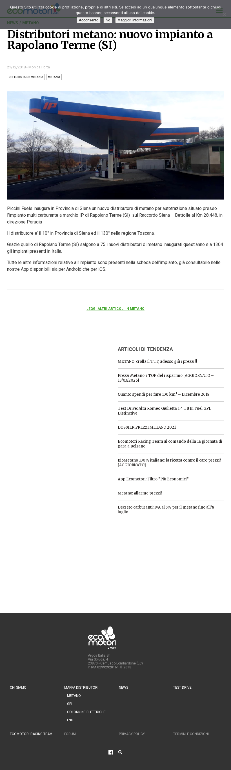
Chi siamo (18, 688)
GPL (70, 704)
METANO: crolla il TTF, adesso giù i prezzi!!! (157, 361)
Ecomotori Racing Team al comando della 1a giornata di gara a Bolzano (170, 444)
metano (54, 77)
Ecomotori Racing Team (31, 734)
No (108, 20)
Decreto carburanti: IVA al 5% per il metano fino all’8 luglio (166, 509)
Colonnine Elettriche (86, 712)
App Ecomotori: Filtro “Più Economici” (153, 479)
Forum (70, 734)
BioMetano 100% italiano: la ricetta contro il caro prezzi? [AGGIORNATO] (169, 462)
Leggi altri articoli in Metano (115, 309)
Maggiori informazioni (134, 20)
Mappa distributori (81, 688)
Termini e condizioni (191, 734)
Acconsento (88, 20)
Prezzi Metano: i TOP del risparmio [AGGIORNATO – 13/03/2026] (166, 378)
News (123, 688)
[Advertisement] (49, 376)
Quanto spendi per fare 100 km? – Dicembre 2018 (163, 394)
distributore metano (26, 77)
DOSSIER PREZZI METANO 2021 (147, 427)
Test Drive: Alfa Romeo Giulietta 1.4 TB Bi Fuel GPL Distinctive (164, 411)
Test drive (182, 688)
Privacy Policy (132, 734)
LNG (70, 720)
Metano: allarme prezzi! (140, 493)
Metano (74, 696)
